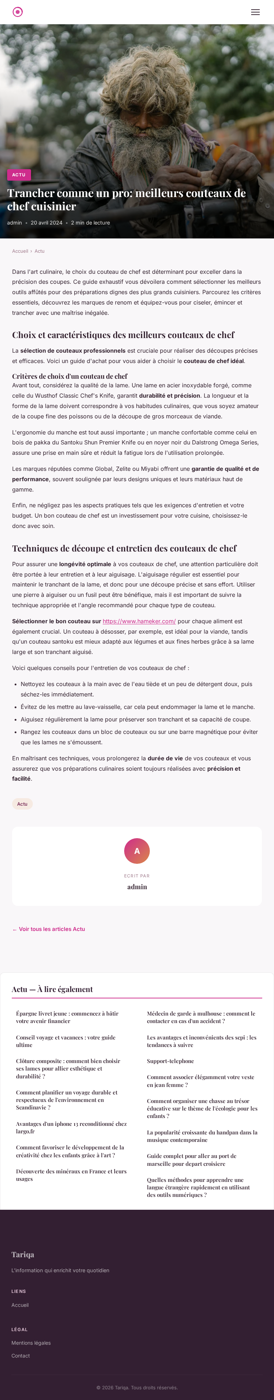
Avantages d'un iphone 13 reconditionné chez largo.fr (71, 1127)
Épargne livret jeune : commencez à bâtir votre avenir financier (67, 1017)
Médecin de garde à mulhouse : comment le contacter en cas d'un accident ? (201, 1017)
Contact (20, 1356)
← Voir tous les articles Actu (48, 929)
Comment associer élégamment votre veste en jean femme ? (200, 1080)
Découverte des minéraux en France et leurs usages (71, 1175)
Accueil (20, 251)
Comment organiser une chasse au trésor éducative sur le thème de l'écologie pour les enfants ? (202, 1108)
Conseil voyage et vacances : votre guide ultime (66, 1041)
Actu (19, 174)
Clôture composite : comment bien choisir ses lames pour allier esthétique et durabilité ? (68, 1068)
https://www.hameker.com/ (139, 621)
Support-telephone (170, 1060)
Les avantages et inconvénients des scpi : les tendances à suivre (202, 1041)
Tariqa (22, 1254)
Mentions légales (31, 1343)
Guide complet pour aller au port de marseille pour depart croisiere (192, 1159)
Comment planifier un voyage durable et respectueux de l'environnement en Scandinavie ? (66, 1100)
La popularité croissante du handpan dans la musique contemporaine (202, 1136)
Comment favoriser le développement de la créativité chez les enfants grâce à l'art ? (70, 1151)
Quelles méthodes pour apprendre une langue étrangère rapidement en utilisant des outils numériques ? (198, 1187)
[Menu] (255, 12)
